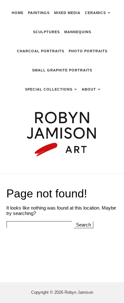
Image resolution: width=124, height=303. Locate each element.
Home (18, 13)
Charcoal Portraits (40, 51)
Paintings (39, 13)
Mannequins (77, 32)
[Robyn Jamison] (62, 135)
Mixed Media (67, 13)
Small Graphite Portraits (62, 70)
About (89, 89)
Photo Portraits (88, 51)
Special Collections (48, 89)
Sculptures (46, 32)
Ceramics (95, 13)
